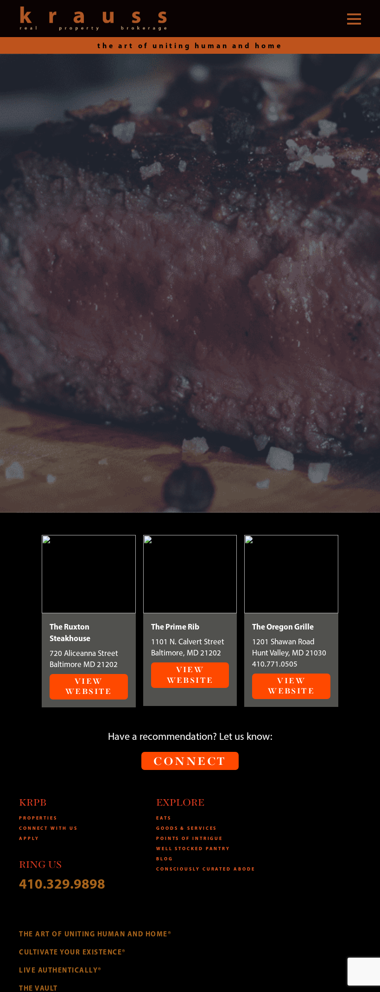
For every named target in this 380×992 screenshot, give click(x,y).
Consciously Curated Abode (205, 869)
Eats (163, 818)
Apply (29, 838)
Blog (164, 859)
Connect (189, 762)
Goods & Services (186, 828)
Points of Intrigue (189, 838)
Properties (38, 818)
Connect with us (48, 828)
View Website (88, 686)
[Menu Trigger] (354, 18)
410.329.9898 (62, 883)
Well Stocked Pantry (193, 849)
